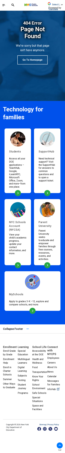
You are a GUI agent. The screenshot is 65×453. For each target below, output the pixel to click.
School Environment (38, 386)
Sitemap (43, 425)
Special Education (23, 352)
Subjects (22, 375)
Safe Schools (39, 393)
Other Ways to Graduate (9, 385)
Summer (7, 379)
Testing (22, 380)
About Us (52, 367)
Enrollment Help (8, 361)
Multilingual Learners (24, 361)
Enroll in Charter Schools (7, 371)
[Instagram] (45, 429)
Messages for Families (53, 382)
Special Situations (37, 399)
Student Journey (22, 386)
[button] (60, 445)
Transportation (39, 372)
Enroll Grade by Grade (9, 352)
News (50, 371)
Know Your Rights (37, 378)
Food (35, 367)
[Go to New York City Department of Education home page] (40, 4)
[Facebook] (39, 429)
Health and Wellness (37, 361)
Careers (51, 362)
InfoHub (54, 389)
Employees (53, 358)
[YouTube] (56, 429)
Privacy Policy (53, 425)
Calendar (52, 376)
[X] (51, 429)
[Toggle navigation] (4, 5)
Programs (23, 393)
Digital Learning (22, 369)
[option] (32, 42)
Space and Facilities (37, 407)
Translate (53, 9)
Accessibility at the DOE (39, 352)
